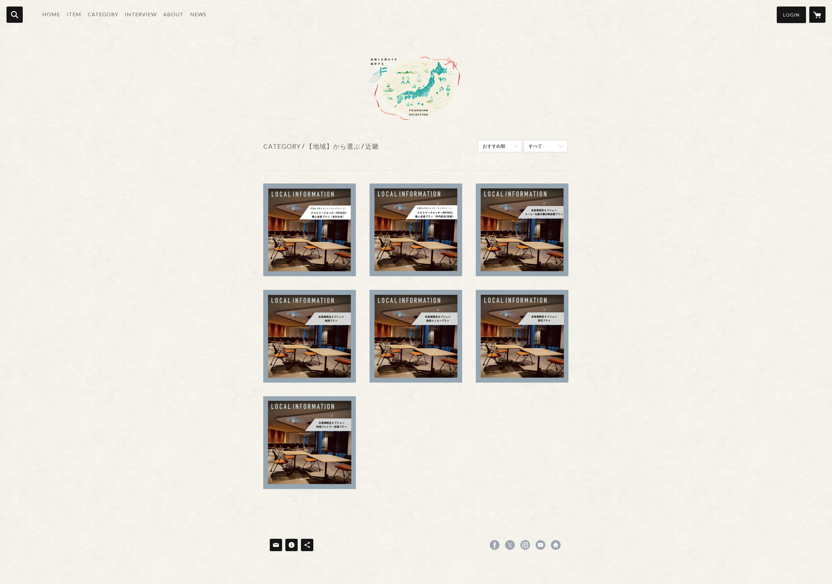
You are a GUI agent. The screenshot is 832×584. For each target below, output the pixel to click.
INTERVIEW (141, 14)
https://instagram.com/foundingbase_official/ (525, 545)
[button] (791, 15)
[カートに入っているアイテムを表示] (817, 15)
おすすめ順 (494, 146)
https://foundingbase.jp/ (556, 545)
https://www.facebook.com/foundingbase (495, 545)
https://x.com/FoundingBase (510, 545)
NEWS (198, 14)
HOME (51, 14)
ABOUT (173, 14)
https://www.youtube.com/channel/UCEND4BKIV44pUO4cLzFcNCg (540, 545)
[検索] (14, 15)
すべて (535, 146)
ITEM (74, 14)
